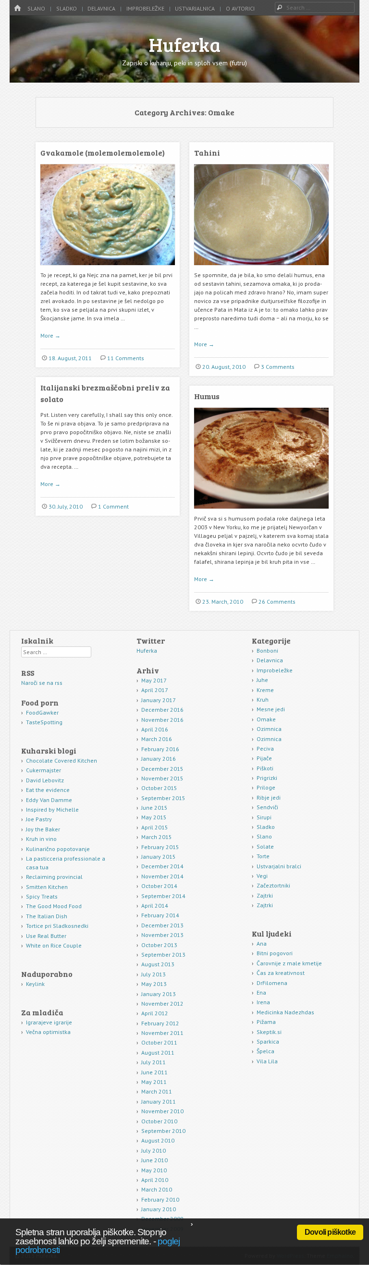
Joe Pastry (39, 819)
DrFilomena (272, 982)
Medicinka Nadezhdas (285, 1012)
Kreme (265, 689)
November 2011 (162, 1032)
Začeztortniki (273, 885)
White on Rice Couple (54, 945)
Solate (265, 846)
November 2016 (162, 719)
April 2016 (154, 729)
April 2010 (154, 1179)
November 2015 (162, 778)
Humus (207, 396)
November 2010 (162, 1111)
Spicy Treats (42, 896)
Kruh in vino (41, 838)
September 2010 (163, 1130)
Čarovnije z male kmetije (289, 963)
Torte (263, 856)
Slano (36, 8)
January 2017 (158, 700)
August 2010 (157, 1140)
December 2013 (162, 925)
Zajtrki (265, 895)
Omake (266, 719)
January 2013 (158, 993)
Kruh (263, 699)
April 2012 (154, 1013)
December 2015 (162, 768)
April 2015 (154, 827)
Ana (262, 943)
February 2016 (160, 749)
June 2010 (154, 1160)
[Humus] (261, 512)
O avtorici (240, 8)
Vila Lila (267, 1061)
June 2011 (154, 1072)
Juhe (262, 679)
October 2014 (159, 885)
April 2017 (154, 689)
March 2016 (156, 738)
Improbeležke (145, 8)
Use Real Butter (46, 935)
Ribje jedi (269, 797)
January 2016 (158, 758)
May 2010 (154, 1170)
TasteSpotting (44, 722)
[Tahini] (261, 268)
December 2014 (162, 866)
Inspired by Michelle (52, 809)
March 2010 (156, 1189)
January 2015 (158, 856)
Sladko (66, 8)
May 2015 (154, 817)
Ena (261, 992)
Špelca (265, 1051)
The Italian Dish (46, 916)
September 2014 (163, 896)
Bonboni (267, 650)
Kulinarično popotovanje (58, 848)
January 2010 (158, 1209)
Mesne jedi (271, 709)
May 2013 (154, 983)
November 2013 (162, 934)
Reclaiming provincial (54, 876)
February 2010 (160, 1199)
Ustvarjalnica (195, 8)
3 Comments (278, 366)
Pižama (266, 1021)
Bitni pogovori (275, 953)
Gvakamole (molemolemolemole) (102, 152)
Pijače (264, 758)
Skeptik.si (269, 1031)
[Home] (17, 8)
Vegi (262, 875)
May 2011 (154, 1081)
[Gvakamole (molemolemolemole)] (107, 268)
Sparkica (268, 1041)
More (50, 335)
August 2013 (157, 964)
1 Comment (113, 506)
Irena (263, 1002)
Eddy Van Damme (49, 799)
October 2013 (159, 945)
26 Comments (276, 601)
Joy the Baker (43, 829)
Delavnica (101, 8)
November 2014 (162, 876)
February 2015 (160, 847)
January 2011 (158, 1101)
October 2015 (159, 787)
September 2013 (163, 954)
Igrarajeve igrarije (49, 1022)
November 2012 (162, 1003)
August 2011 (157, 1052)
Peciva (265, 748)
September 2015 (163, 798)
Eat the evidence (48, 789)
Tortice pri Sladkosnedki (57, 925)
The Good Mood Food (54, 906)
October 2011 (159, 1042)
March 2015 (156, 836)
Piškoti (265, 768)
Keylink (35, 983)
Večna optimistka (48, 1031)
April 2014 (154, 905)
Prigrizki (267, 777)
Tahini (207, 152)
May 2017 (154, 680)
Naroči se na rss (41, 682)
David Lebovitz (45, 780)
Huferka (185, 44)
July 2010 (153, 1150)
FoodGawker (42, 712)
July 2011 (153, 1062)
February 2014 (160, 915)
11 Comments (125, 358)
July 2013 (153, 974)
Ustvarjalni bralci (279, 866)
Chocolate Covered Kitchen (61, 760)
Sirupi (264, 817)
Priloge (266, 787)
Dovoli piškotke (330, 1232)
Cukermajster (43, 770)
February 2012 (160, 1023)
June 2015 (154, 807)
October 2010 (159, 1121)
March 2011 (156, 1091)
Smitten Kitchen (47, 886)
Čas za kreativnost (281, 972)
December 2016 (162, 709)
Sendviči (267, 807)
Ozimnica (269, 728)
